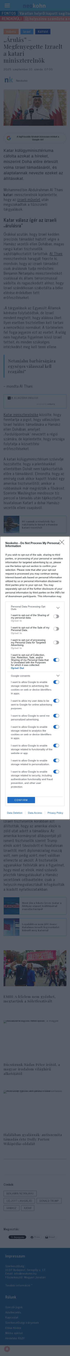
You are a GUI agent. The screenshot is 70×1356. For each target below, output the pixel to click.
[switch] (56, 616)
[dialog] (35, 678)
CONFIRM (21, 800)
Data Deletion (14, 812)
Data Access (35, 812)
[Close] (63, 543)
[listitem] (35, 607)
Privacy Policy (55, 812)
